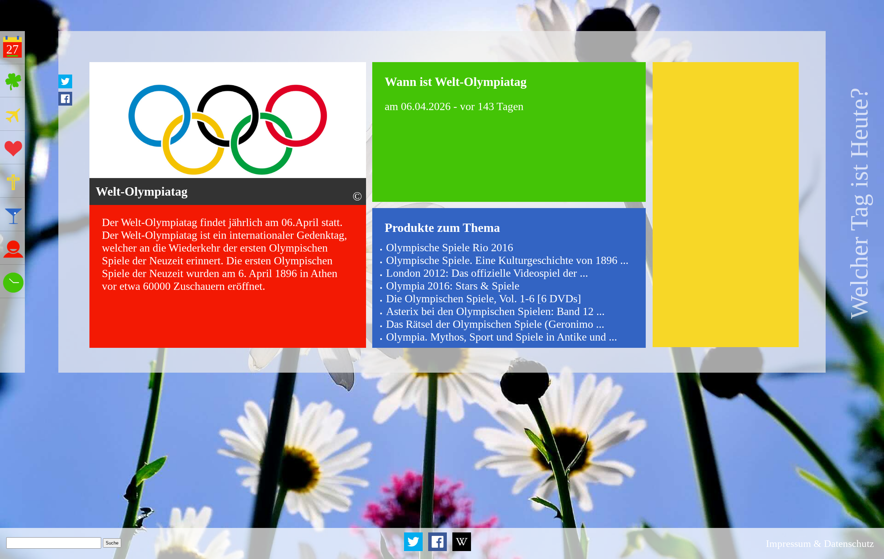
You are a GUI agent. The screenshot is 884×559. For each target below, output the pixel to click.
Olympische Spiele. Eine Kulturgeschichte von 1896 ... (507, 260)
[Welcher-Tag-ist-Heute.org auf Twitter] (414, 549)
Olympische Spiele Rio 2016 (449, 247)
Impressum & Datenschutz (820, 543)
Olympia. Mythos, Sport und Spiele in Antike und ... (501, 337)
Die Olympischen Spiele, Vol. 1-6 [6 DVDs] (483, 298)
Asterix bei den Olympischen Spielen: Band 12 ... (495, 311)
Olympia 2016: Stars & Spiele (452, 286)
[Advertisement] (725, 204)
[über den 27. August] (462, 549)
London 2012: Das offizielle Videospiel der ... (487, 273)
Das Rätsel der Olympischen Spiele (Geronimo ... (495, 324)
